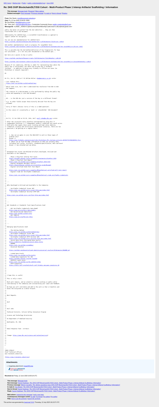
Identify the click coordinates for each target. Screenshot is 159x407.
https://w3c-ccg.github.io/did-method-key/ (21, 83)
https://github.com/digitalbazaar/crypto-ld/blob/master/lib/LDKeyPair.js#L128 (33, 58)
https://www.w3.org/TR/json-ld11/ (21, 216)
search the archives (34, 398)
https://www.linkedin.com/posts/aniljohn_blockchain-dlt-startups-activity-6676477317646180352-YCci (45, 140)
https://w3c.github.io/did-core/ (20, 213)
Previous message (37, 13)
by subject (47, 396)
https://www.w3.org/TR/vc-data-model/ (22, 210)
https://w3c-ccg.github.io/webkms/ (21, 245)
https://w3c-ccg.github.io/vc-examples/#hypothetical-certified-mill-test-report (38, 170)
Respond (31, 11)
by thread (39, 396)
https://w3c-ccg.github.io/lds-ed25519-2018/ (25, 262)
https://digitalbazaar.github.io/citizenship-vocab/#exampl (30, 165)
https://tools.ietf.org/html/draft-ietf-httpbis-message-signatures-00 (34, 265)
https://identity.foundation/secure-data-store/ (26, 242)
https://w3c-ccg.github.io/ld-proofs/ (22, 255)
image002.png (28, 366)
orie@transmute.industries (26, 18)
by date (33, 396)
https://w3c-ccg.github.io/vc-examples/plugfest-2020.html (29, 161)
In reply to (48, 13)
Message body (22, 11)
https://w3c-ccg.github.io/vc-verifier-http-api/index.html (28, 195)
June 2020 (50, 3)
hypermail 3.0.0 (29, 402)
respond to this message (24, 394)
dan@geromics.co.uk (23, 22)
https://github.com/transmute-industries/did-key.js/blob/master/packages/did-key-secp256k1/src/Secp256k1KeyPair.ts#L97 (48, 61)
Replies (64, 13)
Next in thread (56, 13)
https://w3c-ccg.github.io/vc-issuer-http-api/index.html (29, 190)
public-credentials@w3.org (36, 3)
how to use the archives (19, 398)
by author (54, 396)
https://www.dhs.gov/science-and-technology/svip (30, 335)
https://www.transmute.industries (17, 357)
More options (40, 11)
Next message (25, 13)
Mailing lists (16, 3)
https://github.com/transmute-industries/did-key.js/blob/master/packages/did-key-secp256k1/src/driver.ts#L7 (44, 46)
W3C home (7, 3)
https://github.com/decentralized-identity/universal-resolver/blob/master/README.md (39, 250)
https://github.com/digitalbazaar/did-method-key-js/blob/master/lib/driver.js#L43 (34, 41)
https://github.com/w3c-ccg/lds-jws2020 (23, 258)
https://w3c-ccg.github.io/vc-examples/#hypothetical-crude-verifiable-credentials (38, 175)
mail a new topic (38, 394)
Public (24, 3)
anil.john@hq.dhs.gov (23, 24)
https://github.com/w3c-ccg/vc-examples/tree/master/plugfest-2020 (32, 158)
